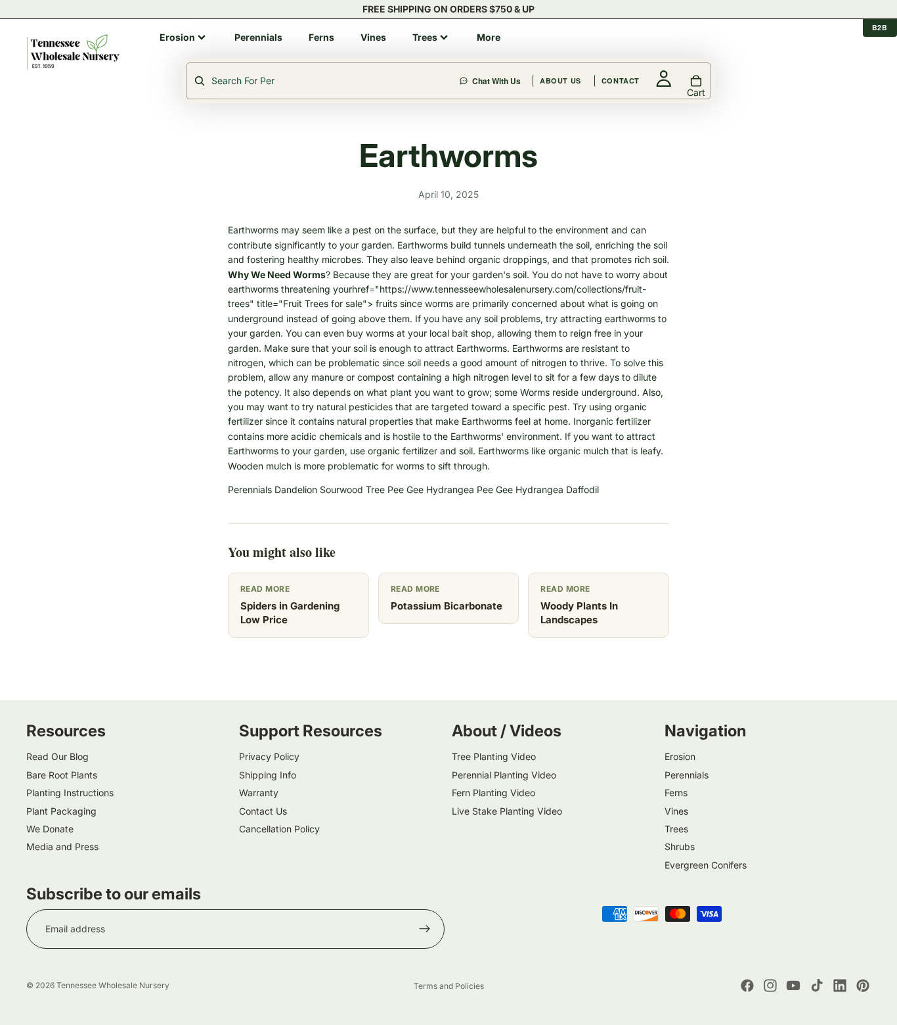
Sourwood (341, 489)
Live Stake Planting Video (507, 810)
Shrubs (680, 846)
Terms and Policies (449, 986)
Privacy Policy (269, 756)
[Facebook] (747, 985)
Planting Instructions (70, 792)
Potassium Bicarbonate (446, 606)
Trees (676, 828)
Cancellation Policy (279, 828)
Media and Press (62, 846)
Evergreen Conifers (706, 864)
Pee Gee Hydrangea (430, 489)
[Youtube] (793, 985)
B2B (880, 27)
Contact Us (263, 810)
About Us (651, 52)
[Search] (525, 51)
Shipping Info (267, 774)
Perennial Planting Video (504, 774)
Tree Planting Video (494, 756)
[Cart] (861, 51)
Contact (712, 52)
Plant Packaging (61, 810)
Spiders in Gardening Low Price (289, 613)
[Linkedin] (840, 985)
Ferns (676, 792)
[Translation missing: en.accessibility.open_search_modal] (324, 80)
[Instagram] (770, 985)
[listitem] (184, 37)
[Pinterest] (863, 985)
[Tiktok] (817, 985)
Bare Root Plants (61, 774)
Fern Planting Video (493, 792)
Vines (676, 810)
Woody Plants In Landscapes (579, 613)
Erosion (680, 756)
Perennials (250, 489)
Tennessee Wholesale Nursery (112, 985)
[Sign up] (425, 929)
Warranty (258, 792)
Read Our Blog (57, 756)
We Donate (50, 828)
